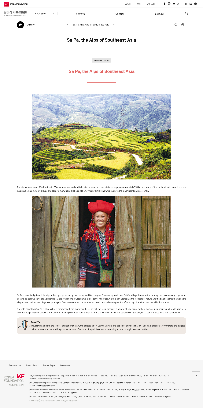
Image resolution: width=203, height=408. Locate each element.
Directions (65, 365)
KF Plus (188, 3)
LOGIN (127, 3)
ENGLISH (151, 3)
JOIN (138, 3)
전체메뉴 (194, 13)
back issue (40, 13)
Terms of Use (15, 365)
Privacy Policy (32, 365)
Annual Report (49, 365)
